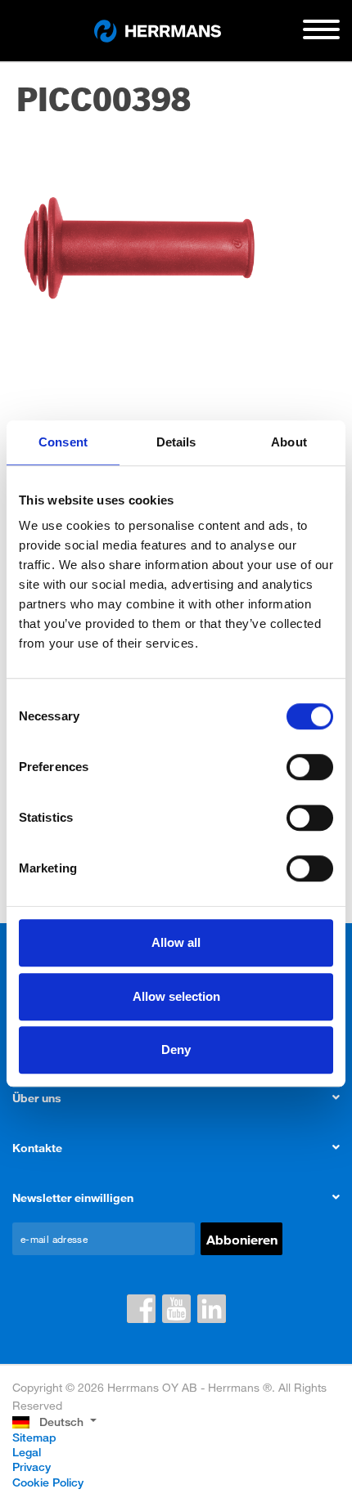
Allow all (176, 942)
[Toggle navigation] (321, 36)
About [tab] (289, 442)
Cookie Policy (47, 1482)
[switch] (310, 767)
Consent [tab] (63, 442)
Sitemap (34, 1437)
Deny (176, 1049)
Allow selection (176, 996)
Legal (26, 1452)
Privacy (31, 1466)
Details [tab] (176, 442)
